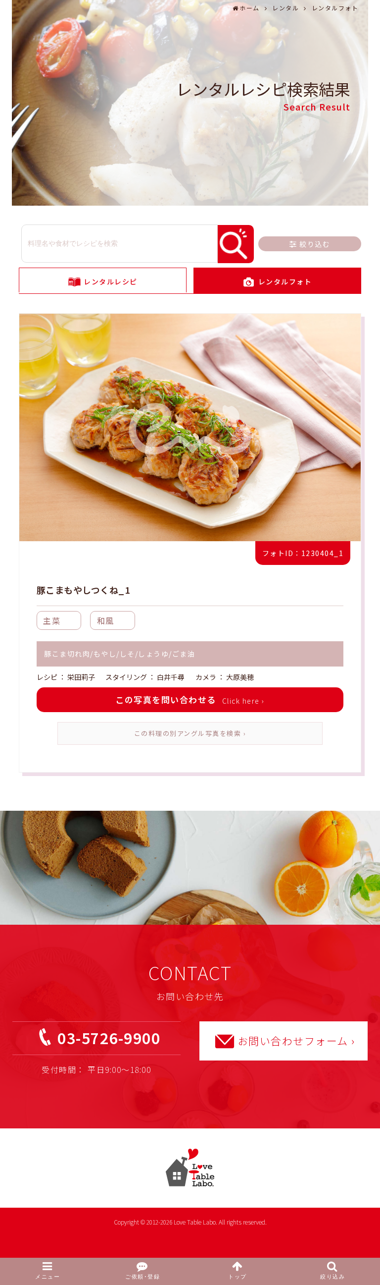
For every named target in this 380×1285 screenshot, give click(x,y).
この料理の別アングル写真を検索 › (190, 733)
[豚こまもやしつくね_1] (189, 429)
